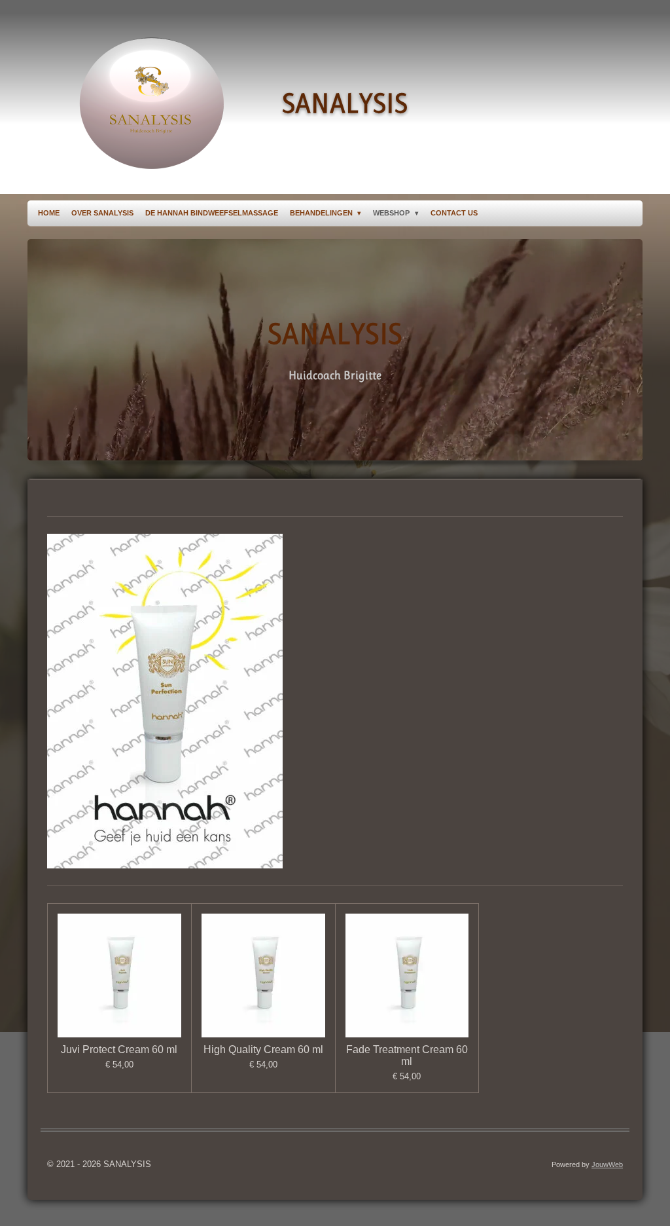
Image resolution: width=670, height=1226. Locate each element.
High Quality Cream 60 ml (263, 1049)
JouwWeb (607, 1164)
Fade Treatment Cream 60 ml (407, 1055)
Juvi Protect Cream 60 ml (119, 1049)
